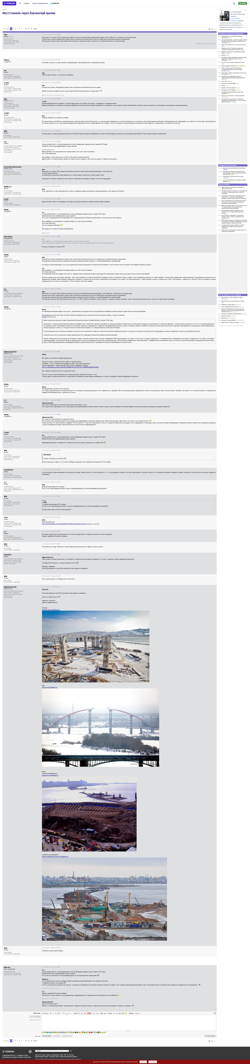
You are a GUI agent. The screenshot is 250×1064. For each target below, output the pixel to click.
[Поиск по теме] (212, 29)
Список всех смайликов (35, 1017)
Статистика (70, 1055)
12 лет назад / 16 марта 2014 (51, 34)
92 (31, 29)
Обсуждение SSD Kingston (229, 90)
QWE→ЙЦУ (121, 1013)
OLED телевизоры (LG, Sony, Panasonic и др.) (234, 44)
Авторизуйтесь (46, 1036)
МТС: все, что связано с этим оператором (233, 95)
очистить (137, 1013)
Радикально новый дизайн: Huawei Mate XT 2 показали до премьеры (234, 230)
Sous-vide (224, 81)
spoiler (76, 1013)
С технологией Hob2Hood (235, 18)
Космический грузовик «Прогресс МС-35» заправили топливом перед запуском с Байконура (233, 226)
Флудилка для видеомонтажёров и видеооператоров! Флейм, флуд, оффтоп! (233, 77)
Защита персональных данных (68, 1056)
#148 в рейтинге (18, 146)
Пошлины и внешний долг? (228, 320)
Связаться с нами (40, 1055)
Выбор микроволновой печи (229, 66)
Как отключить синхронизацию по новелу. (233, 301)
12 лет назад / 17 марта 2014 (51, 59)
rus (116, 1013)
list (97, 1013)
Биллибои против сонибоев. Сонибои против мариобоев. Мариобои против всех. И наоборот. (234, 59)
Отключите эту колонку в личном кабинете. (231, 325)
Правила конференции (52, 1055)
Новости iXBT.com (224, 184)
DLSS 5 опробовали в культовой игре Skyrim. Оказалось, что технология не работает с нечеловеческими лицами (234, 202)
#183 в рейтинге (18, 559)
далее (35, 29)
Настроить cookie (54, 1056)
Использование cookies (41, 1056)
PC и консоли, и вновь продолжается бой (233, 62)
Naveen (62, 95)
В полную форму (210, 1036)
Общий (4, 9)
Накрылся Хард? (225, 316)
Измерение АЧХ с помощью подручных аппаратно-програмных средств (232, 49)
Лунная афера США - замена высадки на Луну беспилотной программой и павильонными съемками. (234, 41)
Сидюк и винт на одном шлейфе (230, 322)
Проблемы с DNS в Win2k (228, 304)
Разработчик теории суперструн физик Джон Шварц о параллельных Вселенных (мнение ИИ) (234, 173)
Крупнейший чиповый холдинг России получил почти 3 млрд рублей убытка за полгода (233, 212)
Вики (45, 317)
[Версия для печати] (209, 29)
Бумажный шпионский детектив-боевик (234, 168)
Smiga (55, 95)
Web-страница (8, 152)
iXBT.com (38, 1059)
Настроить (153, 1062)
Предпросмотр (67, 1036)
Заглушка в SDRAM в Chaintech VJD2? (231, 314)
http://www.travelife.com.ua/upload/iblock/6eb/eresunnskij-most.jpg (70, 524)
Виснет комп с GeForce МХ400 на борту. (232, 297)
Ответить (212, 34)
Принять (143, 1062)
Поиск (61, 1055)
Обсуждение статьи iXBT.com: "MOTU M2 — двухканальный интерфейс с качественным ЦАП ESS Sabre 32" (234, 100)
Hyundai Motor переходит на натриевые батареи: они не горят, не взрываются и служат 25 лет (233, 217)
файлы (132, 1013)
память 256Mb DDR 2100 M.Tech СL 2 (230, 306)
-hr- (114, 1013)
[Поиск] (234, 3)
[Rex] (58, 95)
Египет (223, 85)
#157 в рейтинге (19, 356)
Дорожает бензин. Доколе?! (229, 87)
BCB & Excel (224, 318)
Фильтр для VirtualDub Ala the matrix (233, 176)
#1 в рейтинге (19, 293)
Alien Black (47, 233)
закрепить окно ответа (35, 1019)
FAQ (65, 1055)
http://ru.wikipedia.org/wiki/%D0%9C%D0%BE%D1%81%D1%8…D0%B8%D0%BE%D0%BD (70, 367)
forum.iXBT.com (72, 1059)
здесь (47, 229)
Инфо (207, 34)
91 (29, 29)
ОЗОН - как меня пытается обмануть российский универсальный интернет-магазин (232, 69)
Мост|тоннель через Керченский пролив (29, 13)
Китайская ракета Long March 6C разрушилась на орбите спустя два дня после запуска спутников (234, 192)
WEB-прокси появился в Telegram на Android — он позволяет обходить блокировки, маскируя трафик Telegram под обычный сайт (234, 222)
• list (93, 1013)
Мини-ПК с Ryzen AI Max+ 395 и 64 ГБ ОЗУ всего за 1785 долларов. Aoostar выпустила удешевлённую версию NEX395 (234, 207)
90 (26, 29)
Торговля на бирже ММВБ (229, 83)
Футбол (224, 55)
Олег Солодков (49, 95)
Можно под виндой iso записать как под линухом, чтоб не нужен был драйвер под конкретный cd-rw (233, 310)
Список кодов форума (35, 1016)
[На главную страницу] (9, 3)
